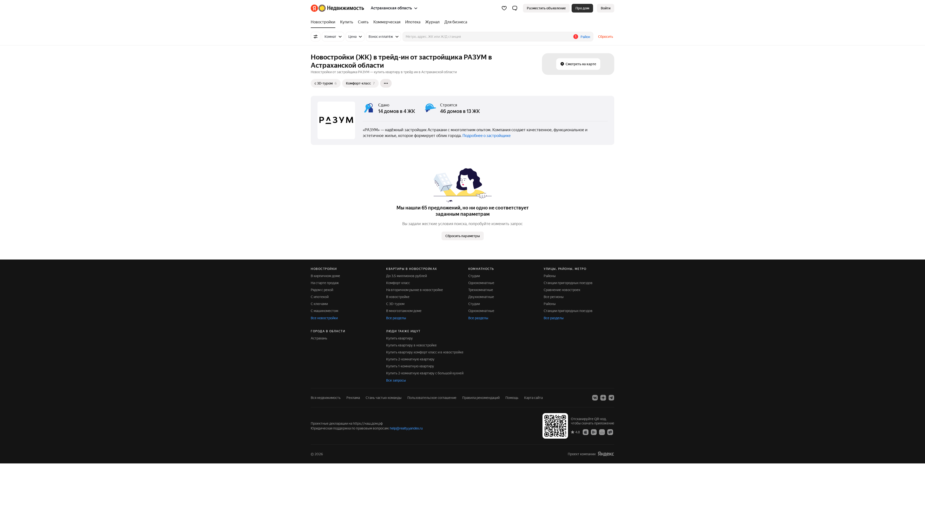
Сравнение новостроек (562, 290)
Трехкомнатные (480, 290)
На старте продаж (325, 283)
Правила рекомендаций (481, 398)
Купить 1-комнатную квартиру (410, 366)
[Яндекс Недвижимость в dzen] (603, 398)
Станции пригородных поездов (568, 283)
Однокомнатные (481, 283)
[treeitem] (324, 22)
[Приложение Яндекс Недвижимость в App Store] (585, 432)
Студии (474, 276)
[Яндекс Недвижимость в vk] (595, 398)
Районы (550, 276)
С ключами (319, 304)
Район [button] (585, 37)
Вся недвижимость (326, 398)
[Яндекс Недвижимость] (337, 8)
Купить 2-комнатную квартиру (410, 359)
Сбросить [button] (605, 37)
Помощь (511, 398)
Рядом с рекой (322, 290)
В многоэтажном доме (404, 311)
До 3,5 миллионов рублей (406, 276)
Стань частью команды (384, 398)
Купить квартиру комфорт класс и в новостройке (424, 352)
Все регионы (554, 297)
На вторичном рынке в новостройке (414, 290)
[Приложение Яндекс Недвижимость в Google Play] (594, 432)
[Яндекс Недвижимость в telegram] (611, 398)
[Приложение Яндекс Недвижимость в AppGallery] (602, 432)
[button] (514, 8)
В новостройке (398, 297)
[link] (605, 8)
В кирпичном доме (325, 276)
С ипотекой (320, 297)
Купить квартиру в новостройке (411, 345)
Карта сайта (533, 398)
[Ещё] (386, 83)
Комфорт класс (398, 283)
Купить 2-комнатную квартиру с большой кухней (424, 373)
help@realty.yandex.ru (406, 428)
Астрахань (319, 338)
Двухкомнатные (481, 297)
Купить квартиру (399, 338)
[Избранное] (504, 8)
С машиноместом (324, 311)
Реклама (353, 398)
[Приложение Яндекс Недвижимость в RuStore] (610, 432)
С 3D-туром (395, 304)
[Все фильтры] (315, 36)
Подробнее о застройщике (486, 135)
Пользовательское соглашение (431, 398)
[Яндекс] (605, 454)
